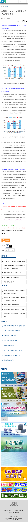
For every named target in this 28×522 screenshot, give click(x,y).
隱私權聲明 (21, 510)
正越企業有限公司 (8, 345)
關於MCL (6, 510)
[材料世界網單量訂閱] (14, 474)
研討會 (16, 510)
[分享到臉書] (7, 246)
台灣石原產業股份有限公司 (11, 331)
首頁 (2, 6)
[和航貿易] (14, 429)
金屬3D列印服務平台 (9, 336)
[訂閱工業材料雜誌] (14, 495)
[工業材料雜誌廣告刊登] (14, 489)
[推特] (10, 246)
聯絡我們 (11, 250)
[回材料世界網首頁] (3, 1)
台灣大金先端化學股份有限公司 (13, 350)
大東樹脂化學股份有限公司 (11, 355)
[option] (14, 429)
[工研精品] (14, 444)
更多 (4, 419)
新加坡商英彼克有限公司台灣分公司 (14, 326)
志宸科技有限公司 (8, 360)
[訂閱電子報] (14, 459)
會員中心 (11, 510)
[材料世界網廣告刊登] (14, 484)
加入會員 (7, 240)
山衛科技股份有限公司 (10, 341)
